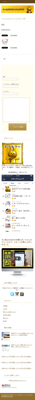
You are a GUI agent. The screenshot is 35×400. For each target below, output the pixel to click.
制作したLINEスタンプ (9, 312)
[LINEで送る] (13, 35)
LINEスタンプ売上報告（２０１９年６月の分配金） (17, 362)
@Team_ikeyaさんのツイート (17, 380)
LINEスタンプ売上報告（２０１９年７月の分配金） (17, 356)
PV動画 (5, 306)
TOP (13, 18)
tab (4, 58)
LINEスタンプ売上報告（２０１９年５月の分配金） (17, 368)
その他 (5, 309)
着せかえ (5, 318)
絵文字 (5, 321)
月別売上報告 (7, 315)
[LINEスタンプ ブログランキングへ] (6, 385)
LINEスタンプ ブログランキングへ (9, 387)
